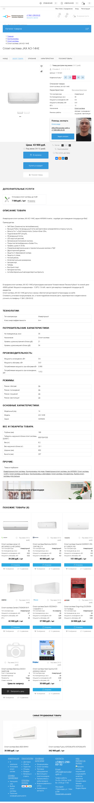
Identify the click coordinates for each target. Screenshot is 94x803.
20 (78, 77)
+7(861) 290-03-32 (63, 763)
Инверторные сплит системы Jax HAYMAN (61, 471)
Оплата (26, 764)
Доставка (27, 762)
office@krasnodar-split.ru (61, 128)
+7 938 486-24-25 (58, 130)
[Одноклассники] (59, 158)
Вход (77, 9)
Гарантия (26, 767)
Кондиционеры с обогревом (40, 474)
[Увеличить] (23, 98)
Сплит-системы (42, 767)
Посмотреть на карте (63, 794)
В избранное (10, 569)
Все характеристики (79, 90)
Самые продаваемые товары (47, 715)
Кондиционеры (42, 764)
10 (70, 77)
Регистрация (85, 9)
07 (65, 77)
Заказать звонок (32, 18)
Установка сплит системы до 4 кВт (25, 197)
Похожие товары (37, 175)
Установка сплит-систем (14, 769)
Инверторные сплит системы (14, 471)
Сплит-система (80, 108)
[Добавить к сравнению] (41, 71)
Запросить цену (17, 691)
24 (82, 77)
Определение (68, 9)
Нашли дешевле (62, 149)
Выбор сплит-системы (13, 788)
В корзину (37, 155)
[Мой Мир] (63, 158)
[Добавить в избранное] (41, 66)
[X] (66, 158)
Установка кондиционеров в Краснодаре (24, 490)
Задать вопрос (63, 136)
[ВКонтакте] (56, 158)
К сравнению (24, 569)
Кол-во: (57, 145)
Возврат (26, 771)
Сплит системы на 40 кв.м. (19, 474)
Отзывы (26, 769)
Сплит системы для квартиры (62, 474)
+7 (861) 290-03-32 (33, 15)
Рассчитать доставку (62, 153)
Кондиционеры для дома (35, 471)
